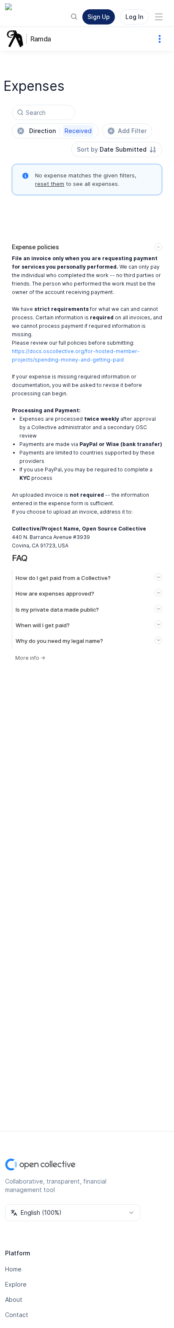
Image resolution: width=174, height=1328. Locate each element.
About (13, 1299)
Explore (16, 1284)
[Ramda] (17, 38)
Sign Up (98, 16)
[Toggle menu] (159, 17)
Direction (60, 130)
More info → (30, 658)
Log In (134, 16)
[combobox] (116, 149)
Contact (16, 1314)
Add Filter (132, 130)
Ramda (40, 39)
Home (13, 1269)
